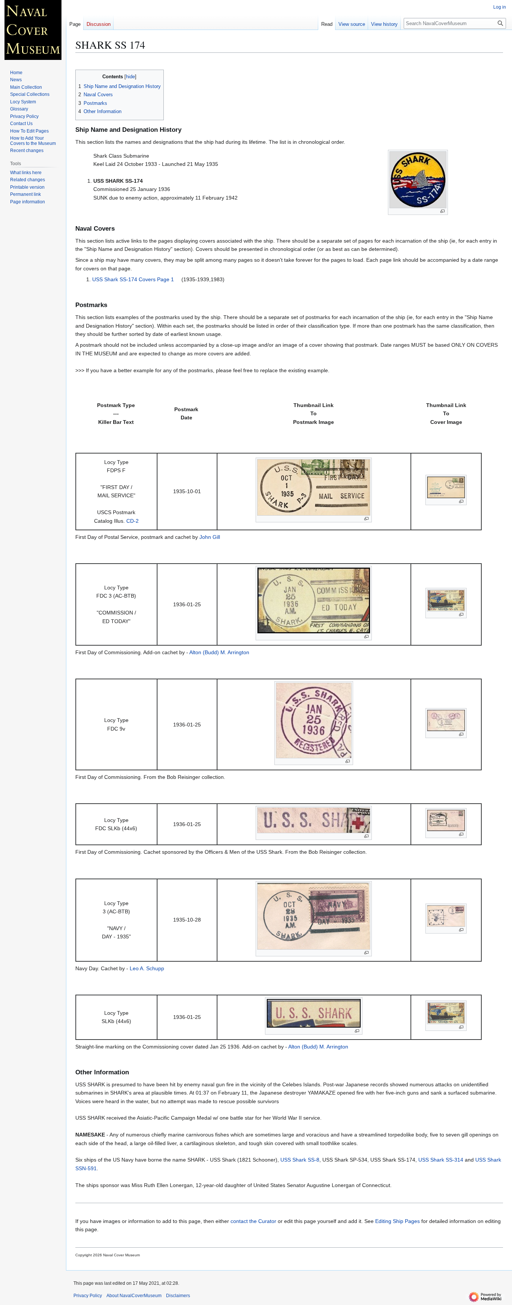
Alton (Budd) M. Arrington (219, 652)
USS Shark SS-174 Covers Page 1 (133, 279)
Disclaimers (178, 1295)
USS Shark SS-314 (440, 1160)
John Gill (209, 537)
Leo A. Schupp (147, 968)
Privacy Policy (87, 1295)
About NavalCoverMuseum (134, 1295)
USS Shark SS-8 (299, 1160)
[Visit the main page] (33, 30)
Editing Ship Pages (397, 1221)
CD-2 (132, 521)
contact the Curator (253, 1221)
